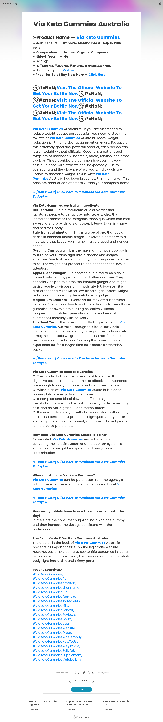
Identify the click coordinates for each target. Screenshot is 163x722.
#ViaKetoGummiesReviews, (54, 615)
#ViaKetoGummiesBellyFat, (54, 651)
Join (82, 689)
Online (68, 70)
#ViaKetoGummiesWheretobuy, (57, 637)
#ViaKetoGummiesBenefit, (53, 610)
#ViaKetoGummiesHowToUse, (56, 641)
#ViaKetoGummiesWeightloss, (56, 646)
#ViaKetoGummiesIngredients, (57, 601)
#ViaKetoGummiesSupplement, (57, 655)
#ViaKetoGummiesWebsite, (54, 628)
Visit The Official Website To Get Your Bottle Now (77, 90)
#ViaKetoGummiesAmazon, (54, 583)
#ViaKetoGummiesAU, (50, 579)
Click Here (96, 75)
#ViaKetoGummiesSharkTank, (56, 588)
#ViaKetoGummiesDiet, (51, 592)
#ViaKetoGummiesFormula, (54, 597)
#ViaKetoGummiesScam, (52, 619)
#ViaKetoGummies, (48, 574)
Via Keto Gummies (98, 37)
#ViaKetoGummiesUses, (51, 623)
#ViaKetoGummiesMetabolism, (57, 659)
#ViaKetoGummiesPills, (51, 606)
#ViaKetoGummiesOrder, (52, 633)
